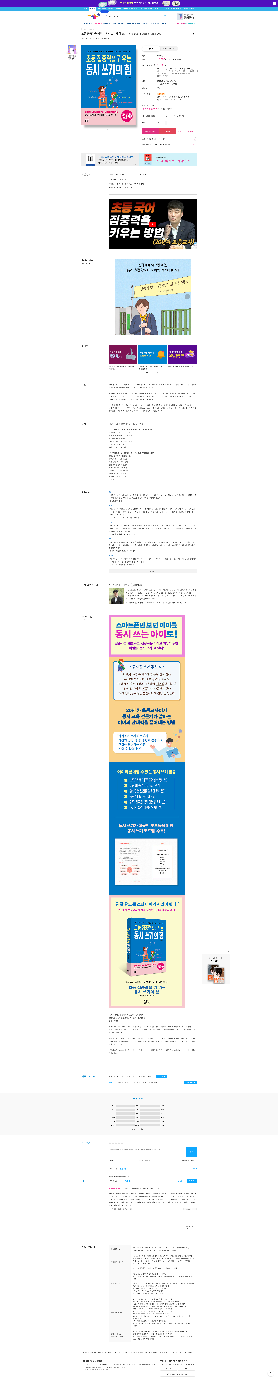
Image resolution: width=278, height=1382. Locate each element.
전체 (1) (123, 1169)
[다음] (129, 85)
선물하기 (181, 131)
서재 (182, 23)
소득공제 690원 (179, 116)
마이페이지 (178, 8)
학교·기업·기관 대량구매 (187, 1352)
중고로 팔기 (162, 139)
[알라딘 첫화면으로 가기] (94, 16)
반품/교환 (168, 1248)
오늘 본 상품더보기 (189, 1227)
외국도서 (110, 8)
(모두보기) (186, 603)
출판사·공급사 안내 (165, 1352)
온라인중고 (126, 8)
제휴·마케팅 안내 (141, 1352)
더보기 (112, 479)
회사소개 (86, 1352)
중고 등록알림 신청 (148, 139)
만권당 (104, 8)
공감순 (180, 1181)
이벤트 (128, 23)
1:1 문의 (168, 1368)
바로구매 (167, 131)
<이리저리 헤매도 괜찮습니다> (164, 603)
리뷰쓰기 (191, 1181)
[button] (187, 296)
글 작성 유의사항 (188, 1160)
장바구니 (191, 8)
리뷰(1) (169, 109)
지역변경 (179, 100)
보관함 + (191, 131)
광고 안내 (175, 1352)
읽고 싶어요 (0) (123, 1082)
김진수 (83, 38)
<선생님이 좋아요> (138, 603)
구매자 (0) (113, 1169)
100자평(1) (162, 109)
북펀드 (164, 23)
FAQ (186, 1368)
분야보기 (89, 23)
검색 (165, 16)
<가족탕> (149, 603)
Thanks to (187, 1209)
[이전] (88, 85)
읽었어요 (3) (153, 1082)
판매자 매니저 (152, 1352)
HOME (86, 8)
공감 (194, 1209)
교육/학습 (128, 184)
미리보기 (109, 129)
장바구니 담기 (150, 131)
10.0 (155, 109)
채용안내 (93, 1352)
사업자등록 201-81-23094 (102, 1365)
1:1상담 (160, 1248)
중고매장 (134, 8)
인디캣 (111, 1209)
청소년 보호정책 (122, 1352)
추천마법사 (106, 23)
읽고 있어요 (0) (139, 1082)
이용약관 (100, 1352)
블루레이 (151, 8)
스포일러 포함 (147, 1160)
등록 (191, 1152)
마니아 (111, 1082)
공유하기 (193, 34)
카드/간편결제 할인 (148, 116)
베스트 (114, 23)
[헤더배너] (186, 16)
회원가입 (172, 8)
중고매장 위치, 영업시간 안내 (179, 1374)
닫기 (274, 3)
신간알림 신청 (122, 179)
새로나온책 (121, 23)
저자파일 (126, 585)
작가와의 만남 (155, 23)
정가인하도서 (136, 23)
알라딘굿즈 (118, 8)
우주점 (140, 8)
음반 (145, 8)
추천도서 (146, 23)
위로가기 (271, 1374)
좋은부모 (120, 184)
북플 (178, 23)
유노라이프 (96, 38)
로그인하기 (161, 1076)
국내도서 (92, 8)
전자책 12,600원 (169, 49)
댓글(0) (130, 1209)
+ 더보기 (131, 1205)
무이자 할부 (165, 116)
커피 (156, 8)
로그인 (167, 8)
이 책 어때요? (190, 1082)
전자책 (99, 8)
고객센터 (185, 8)
